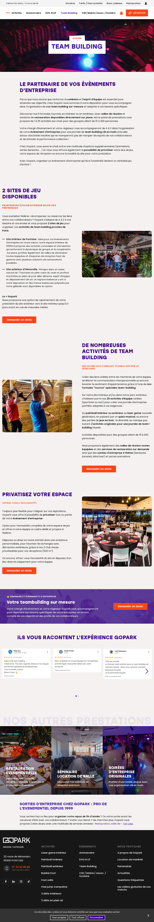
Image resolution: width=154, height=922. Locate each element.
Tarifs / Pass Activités (91, 3)
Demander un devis (19, 319)
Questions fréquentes (130, 880)
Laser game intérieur (53, 852)
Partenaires (124, 866)
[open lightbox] (117, 254)
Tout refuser (78, 918)
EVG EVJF (51, 13)
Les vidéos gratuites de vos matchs (134, 888)
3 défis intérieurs (51, 893)
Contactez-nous (14, 3)
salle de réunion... (121, 823)
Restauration (133, 3)
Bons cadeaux (114, 3)
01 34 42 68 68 (31, 3)
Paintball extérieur (52, 866)
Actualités (123, 873)
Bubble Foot (48, 873)
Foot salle (47, 880)
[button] (16, 13)
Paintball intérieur (52, 859)
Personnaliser (96, 918)
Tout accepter (59, 918)
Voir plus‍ (128, 823)
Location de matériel (130, 859)
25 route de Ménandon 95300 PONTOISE (17, 858)
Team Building (69, 13)
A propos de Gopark (129, 852)
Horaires (70, 3)
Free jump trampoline (54, 887)
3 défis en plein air (52, 900)
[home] (8, 13)
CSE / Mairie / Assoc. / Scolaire (99, 13)
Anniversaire (33, 13)
